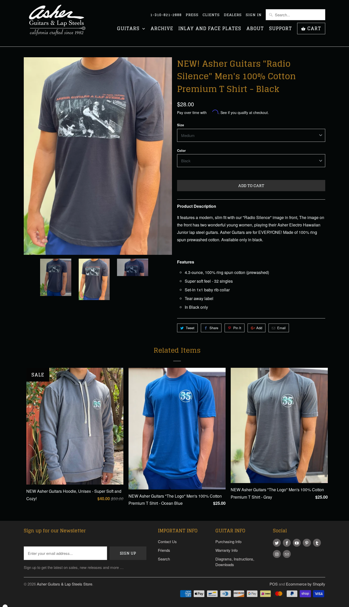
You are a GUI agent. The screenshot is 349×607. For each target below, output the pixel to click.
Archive (161, 29)
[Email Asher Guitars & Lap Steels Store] (287, 554)
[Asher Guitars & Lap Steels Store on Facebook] (287, 543)
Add (259, 327)
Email (281, 327)
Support (280, 29)
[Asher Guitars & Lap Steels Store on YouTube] (297, 543)
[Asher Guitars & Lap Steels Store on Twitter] (277, 543)
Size (180, 124)
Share (214, 327)
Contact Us (167, 541)
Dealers (233, 15)
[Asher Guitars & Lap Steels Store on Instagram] (277, 554)
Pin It (237, 327)
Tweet (190, 327)
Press (192, 15)
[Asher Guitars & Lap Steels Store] (59, 23)
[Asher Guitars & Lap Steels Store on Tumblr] (317, 543)
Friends (164, 550)
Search (164, 559)
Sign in (254, 15)
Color (181, 150)
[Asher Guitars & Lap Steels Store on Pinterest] (307, 543)
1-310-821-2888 (166, 15)
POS (274, 584)
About (255, 29)
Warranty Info (226, 550)
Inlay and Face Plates (209, 29)
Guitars (129, 29)
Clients (211, 15)
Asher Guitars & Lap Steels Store (64, 584)
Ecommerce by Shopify (305, 584)
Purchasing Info (228, 541)
